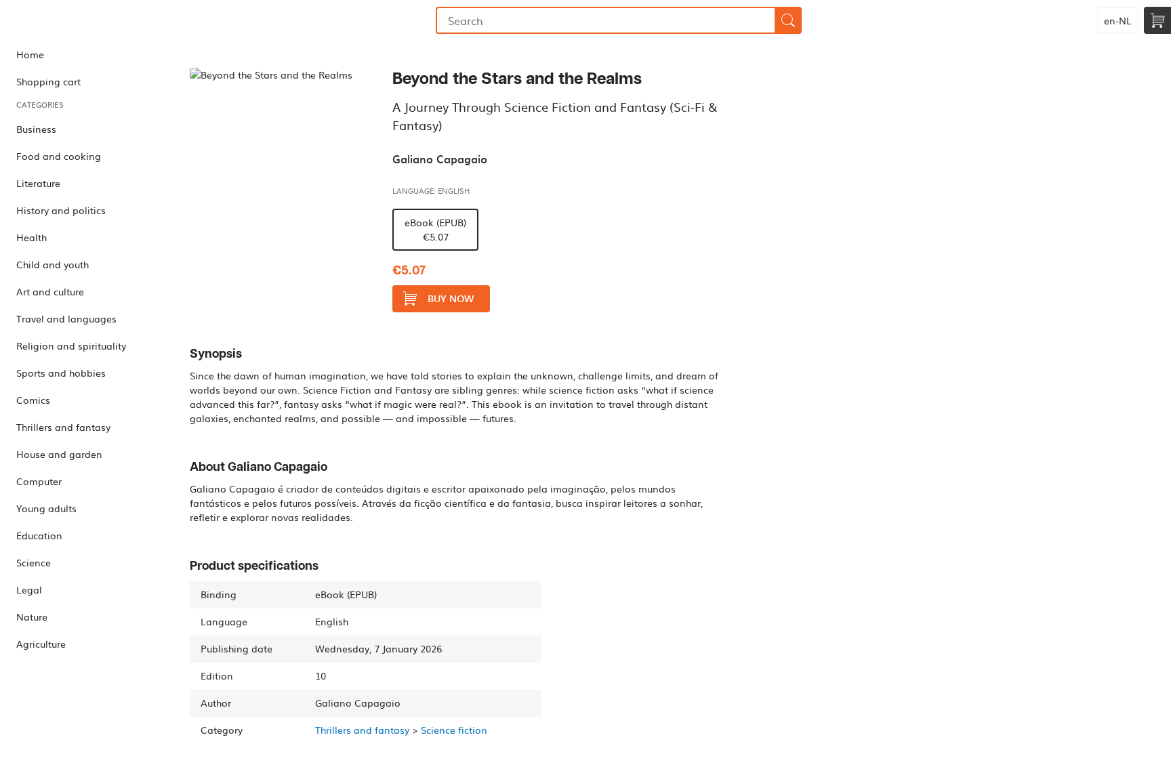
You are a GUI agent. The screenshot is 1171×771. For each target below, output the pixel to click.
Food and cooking (58, 156)
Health (31, 237)
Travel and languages (66, 318)
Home (30, 54)
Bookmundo (70, 20)
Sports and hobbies (61, 372)
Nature (31, 616)
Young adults (46, 508)
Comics (33, 400)
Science (33, 562)
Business (36, 129)
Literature (38, 183)
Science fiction (454, 729)
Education (39, 535)
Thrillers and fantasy (63, 427)
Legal (29, 589)
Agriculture (41, 643)
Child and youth (52, 264)
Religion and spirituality (71, 345)
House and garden (59, 454)
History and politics (61, 210)
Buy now (451, 298)
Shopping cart (48, 81)
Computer (39, 481)
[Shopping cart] (1157, 20)
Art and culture (50, 291)
